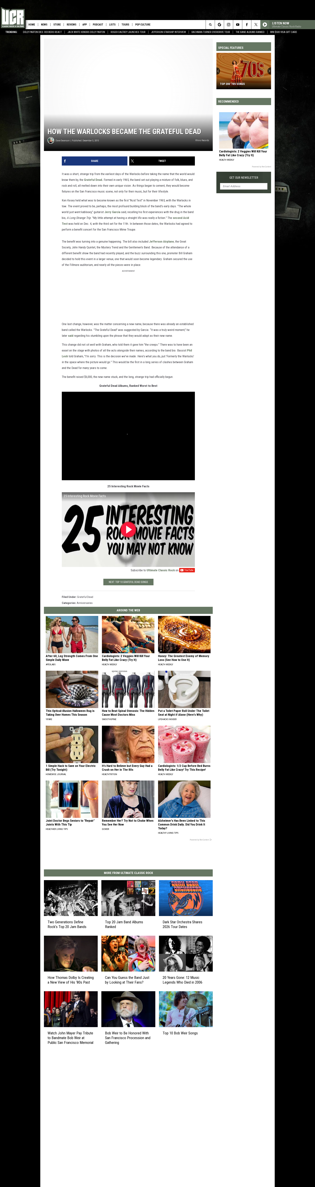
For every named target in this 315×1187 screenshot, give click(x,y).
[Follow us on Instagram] (228, 24)
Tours (125, 24)
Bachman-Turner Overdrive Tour (211, 32)
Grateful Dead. (93, 180)
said (70, 335)
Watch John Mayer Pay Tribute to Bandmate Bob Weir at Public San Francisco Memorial (70, 1038)
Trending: (11, 32)
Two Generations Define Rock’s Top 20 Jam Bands (67, 924)
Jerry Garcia (112, 212)
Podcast (98, 24)
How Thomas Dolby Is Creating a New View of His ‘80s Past (71, 979)
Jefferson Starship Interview (168, 32)
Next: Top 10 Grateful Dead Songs (128, 582)
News (44, 24)
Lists (112, 24)
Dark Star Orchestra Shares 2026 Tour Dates (182, 924)
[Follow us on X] (255, 24)
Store (57, 24)
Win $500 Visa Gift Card (283, 32)
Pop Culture (142, 24)
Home (31, 24)
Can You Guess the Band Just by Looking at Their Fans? (127, 979)
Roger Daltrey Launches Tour (128, 32)
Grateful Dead (85, 597)
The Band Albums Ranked (250, 32)
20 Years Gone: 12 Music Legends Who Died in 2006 (182, 979)
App (84, 24)
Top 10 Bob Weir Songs (180, 1033)
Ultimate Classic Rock (161, 570)
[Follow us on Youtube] (237, 24)
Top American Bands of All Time (241, 84)
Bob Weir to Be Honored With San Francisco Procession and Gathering (127, 1038)
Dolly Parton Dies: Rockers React (42, 32)
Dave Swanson (63, 140)
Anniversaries (85, 603)
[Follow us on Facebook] (246, 24)
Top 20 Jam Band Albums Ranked (124, 924)
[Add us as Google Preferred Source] (219, 24)
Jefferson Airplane (161, 241)
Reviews (71, 24)
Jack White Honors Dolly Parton (86, 32)
